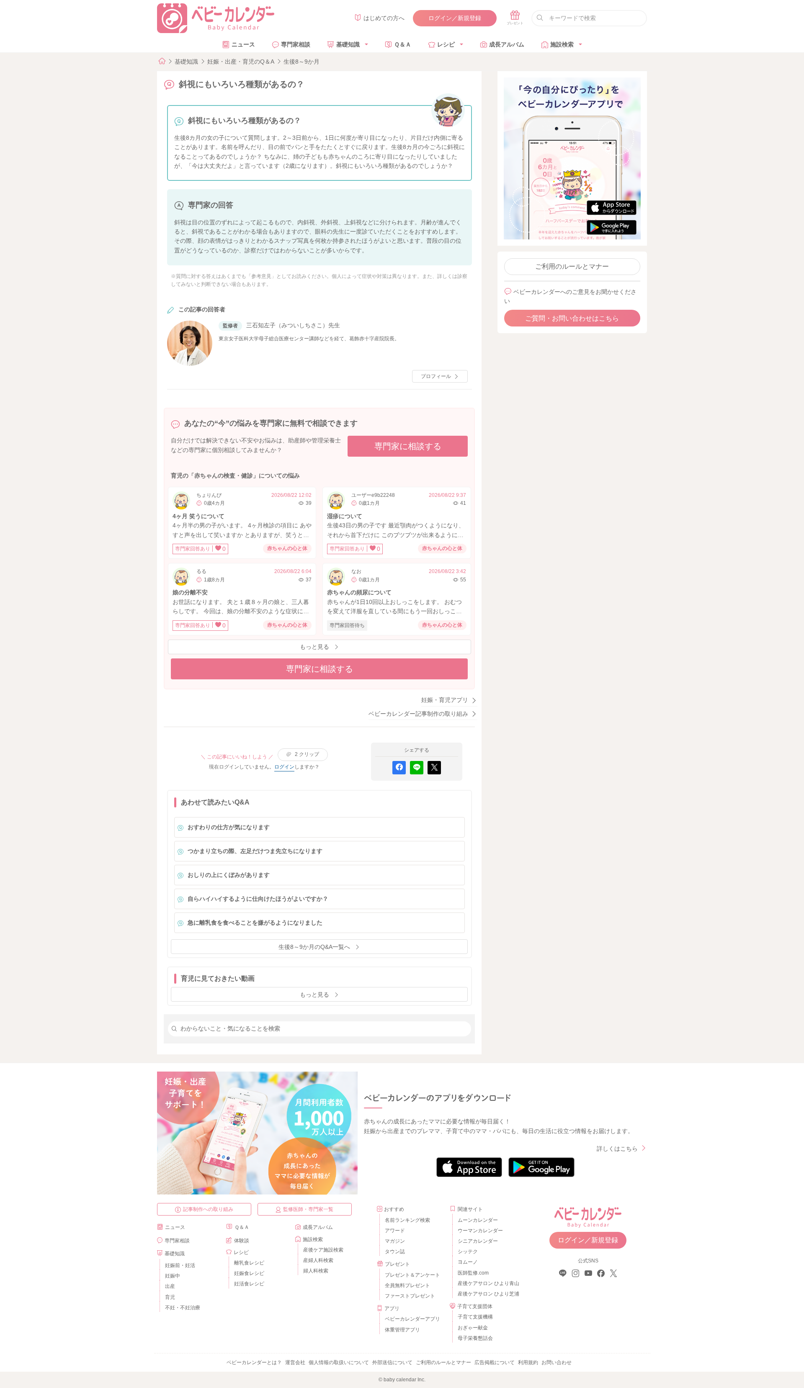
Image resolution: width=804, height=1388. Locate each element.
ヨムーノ (468, 1262)
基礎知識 (348, 44)
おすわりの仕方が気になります (229, 827)
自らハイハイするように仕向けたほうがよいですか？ (258, 898)
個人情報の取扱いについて (339, 1362)
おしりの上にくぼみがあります (229, 874)
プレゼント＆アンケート (412, 1275)
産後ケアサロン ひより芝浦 (487, 1294)
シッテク (468, 1251)
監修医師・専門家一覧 (308, 1209)
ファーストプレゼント (410, 1296)
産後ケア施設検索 (323, 1250)
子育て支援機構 (475, 1317)
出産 (170, 1286)
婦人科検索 (315, 1271)
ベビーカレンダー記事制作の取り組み (418, 713)
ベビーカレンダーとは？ (254, 1362)
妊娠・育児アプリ (444, 700)
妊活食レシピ (249, 1284)
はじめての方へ (384, 18)
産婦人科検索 (318, 1260)
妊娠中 (172, 1276)
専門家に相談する (407, 446)
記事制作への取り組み (208, 1209)
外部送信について (392, 1362)
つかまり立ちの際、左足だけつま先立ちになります (255, 851)
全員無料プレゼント (407, 1285)
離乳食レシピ (249, 1263)
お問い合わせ (556, 1362)
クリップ (307, 754)
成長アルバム (506, 44)
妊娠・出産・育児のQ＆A (240, 61)
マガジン (395, 1241)
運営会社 (295, 1362)
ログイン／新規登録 (454, 18)
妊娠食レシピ (249, 1273)
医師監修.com (473, 1273)
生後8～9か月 (301, 61)
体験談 (241, 1241)
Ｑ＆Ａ (402, 44)
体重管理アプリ (402, 1330)
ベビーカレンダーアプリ (412, 1319)
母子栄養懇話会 (475, 1338)
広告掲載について (494, 1362)
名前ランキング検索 (407, 1220)
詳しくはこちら (617, 1148)
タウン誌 (395, 1251)
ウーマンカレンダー (480, 1231)
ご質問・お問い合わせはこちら (572, 318)
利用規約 (528, 1362)
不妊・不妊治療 (182, 1308)
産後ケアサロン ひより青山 (487, 1283)
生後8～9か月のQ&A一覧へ (314, 946)
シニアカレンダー (478, 1241)
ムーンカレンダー (478, 1220)
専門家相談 (295, 44)
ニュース (243, 44)
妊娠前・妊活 (180, 1265)
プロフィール (436, 376)
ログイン (284, 767)
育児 (170, 1297)
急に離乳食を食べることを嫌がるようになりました (255, 922)
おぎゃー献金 (473, 1328)
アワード (395, 1231)
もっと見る (314, 646)
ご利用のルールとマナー (572, 266)
